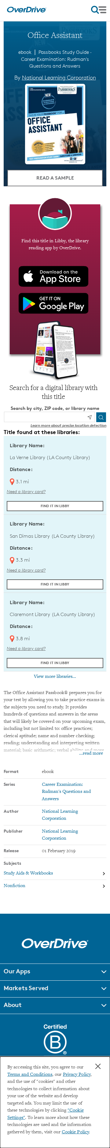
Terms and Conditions (29, 1074)
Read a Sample (55, 178)
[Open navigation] (98, 10)
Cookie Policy (75, 1132)
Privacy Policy (76, 1074)
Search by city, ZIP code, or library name (55, 408)
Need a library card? (26, 491)
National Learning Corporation (59, 77)
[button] (55, 972)
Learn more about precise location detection (68, 425)
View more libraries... (55, 676)
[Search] (101, 417)
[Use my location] (89, 417)
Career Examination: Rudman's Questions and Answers (66, 791)
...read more (91, 753)
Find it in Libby (55, 505)
